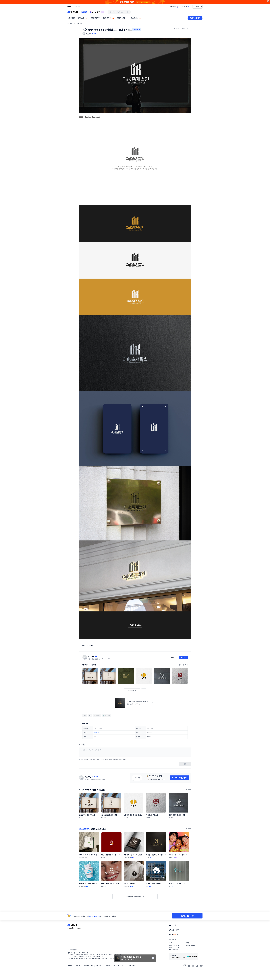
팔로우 (94, 34)
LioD (147, 857)
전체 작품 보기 (183, 665)
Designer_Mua (83, 857)
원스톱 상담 (136, 18)
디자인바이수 (127, 857)
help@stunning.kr (190, 945)
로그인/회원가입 (197, 7)
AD (268, 1)
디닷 (170, 886)
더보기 (188, 789)
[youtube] (201, 965)
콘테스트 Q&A (173, 930)
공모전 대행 (132, 966)
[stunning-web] (72, 950)
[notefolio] (77, 6)
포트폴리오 (70, 23)
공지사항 (78, 966)
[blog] (185, 965)
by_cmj (91, 656)
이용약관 (108, 966)
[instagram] (193, 965)
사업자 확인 (99, 966)
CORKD (171, 857)
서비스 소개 (172, 925)
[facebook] (189, 965)
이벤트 (172, 935)
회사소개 (70, 966)
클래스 (124, 966)
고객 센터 (172, 939)
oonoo (103, 857)
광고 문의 (116, 966)
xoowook (82, 886)
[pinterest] (197, 965)
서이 (147, 886)
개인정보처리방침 (88, 966)
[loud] (69, 6)
